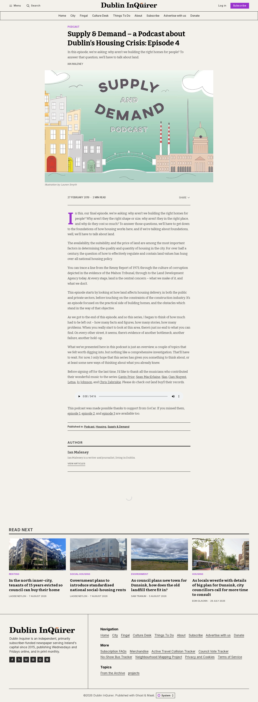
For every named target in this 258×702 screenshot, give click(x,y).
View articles (76, 463)
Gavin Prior (126, 377)
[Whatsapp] (40, 659)
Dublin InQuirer (103, 695)
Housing (101, 426)
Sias (164, 377)
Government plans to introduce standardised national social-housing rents (98, 585)
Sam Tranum (138, 596)
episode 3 (108, 413)
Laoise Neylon (17, 596)
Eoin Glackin (199, 601)
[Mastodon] (47, 659)
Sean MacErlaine (148, 377)
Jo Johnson (84, 382)
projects (134, 673)
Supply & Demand (118, 426)
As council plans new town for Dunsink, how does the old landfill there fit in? (159, 585)
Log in (222, 5)
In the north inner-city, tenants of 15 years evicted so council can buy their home (36, 585)
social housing (80, 574)
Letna (72, 382)
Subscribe (239, 5)
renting (14, 574)
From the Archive (112, 673)
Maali (150, 695)
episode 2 (88, 413)
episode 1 (74, 413)
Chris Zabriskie (110, 382)
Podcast (74, 27)
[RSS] (19, 659)
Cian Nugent (177, 377)
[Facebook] (12, 659)
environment (139, 574)
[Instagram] (33, 659)
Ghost (139, 695)
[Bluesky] (26, 659)
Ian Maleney (75, 64)
